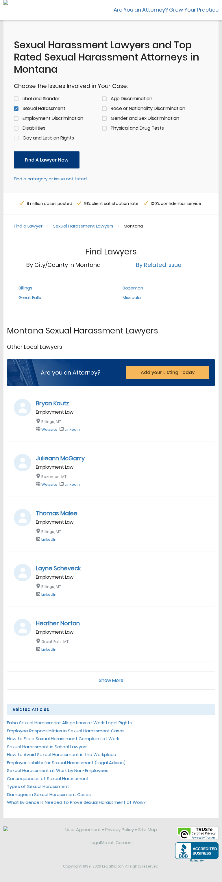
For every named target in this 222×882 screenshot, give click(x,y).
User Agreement (83, 829)
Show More (111, 680)
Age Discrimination (131, 98)
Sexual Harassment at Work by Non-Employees (57, 770)
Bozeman (133, 288)
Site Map (147, 829)
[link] (30, 833)
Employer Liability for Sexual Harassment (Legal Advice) (66, 763)
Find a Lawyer (28, 226)
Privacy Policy (119, 829)
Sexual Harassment (44, 108)
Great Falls (29, 297)
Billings (25, 288)
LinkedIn (72, 429)
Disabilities (34, 128)
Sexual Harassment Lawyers (83, 226)
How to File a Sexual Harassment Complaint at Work (63, 739)
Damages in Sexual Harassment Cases (49, 794)
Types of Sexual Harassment (38, 786)
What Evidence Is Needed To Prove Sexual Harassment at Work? (76, 802)
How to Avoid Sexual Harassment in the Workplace (61, 754)
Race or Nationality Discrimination (148, 108)
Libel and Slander (41, 98)
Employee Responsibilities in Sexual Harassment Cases (66, 731)
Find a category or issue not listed (50, 179)
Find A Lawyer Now (47, 160)
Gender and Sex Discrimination (145, 118)
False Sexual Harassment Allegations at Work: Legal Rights (69, 723)
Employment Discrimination (53, 118)
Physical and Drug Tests (137, 128)
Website (49, 429)
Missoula (132, 297)
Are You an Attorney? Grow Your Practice (166, 9)
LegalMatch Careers (111, 842)
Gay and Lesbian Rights (48, 138)
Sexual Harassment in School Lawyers (47, 747)
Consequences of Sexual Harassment (48, 778)
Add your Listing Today (168, 372)
